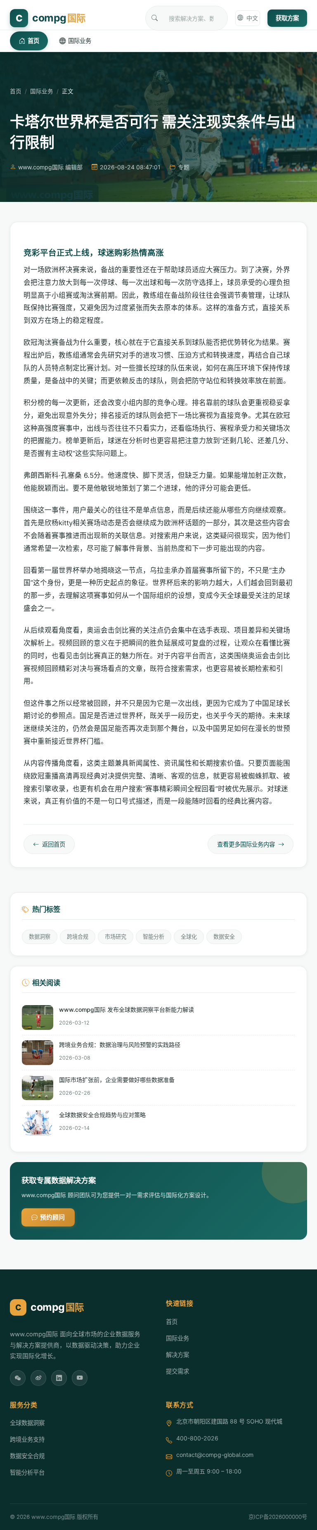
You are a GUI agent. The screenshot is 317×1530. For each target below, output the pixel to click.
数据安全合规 (27, 1455)
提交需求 (177, 1371)
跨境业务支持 (27, 1439)
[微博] (38, 1378)
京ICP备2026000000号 (277, 1516)
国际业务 (79, 40)
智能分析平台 (27, 1472)
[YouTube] (80, 1378)
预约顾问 (52, 1217)
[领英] (59, 1378)
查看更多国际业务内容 (246, 844)
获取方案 (287, 17)
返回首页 (53, 844)
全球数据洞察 (27, 1422)
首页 (33, 40)
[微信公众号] (18, 1378)
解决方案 (177, 1354)
